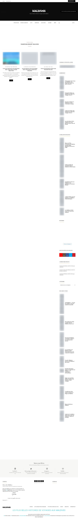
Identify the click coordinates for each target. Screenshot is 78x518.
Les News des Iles (48, 66)
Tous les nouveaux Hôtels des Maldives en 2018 (48, 69)
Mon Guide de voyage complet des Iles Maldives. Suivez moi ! (69, 322)
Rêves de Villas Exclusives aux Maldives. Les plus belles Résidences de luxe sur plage (70, 145)
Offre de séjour (16, 22)
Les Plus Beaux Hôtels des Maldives (40, 506)
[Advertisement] (39, 32)
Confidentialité (72, 506)
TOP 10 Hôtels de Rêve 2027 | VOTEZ (53, 506)
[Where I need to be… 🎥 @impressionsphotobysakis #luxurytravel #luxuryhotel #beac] (62, 226)
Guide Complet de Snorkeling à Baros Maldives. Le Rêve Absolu (70, 165)
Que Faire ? (50, 22)
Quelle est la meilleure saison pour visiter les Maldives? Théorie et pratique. (69, 416)
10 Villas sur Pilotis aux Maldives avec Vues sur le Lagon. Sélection (11, 69)
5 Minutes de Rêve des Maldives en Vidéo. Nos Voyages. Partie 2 (69, 111)
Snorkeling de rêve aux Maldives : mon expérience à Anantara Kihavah (70, 183)
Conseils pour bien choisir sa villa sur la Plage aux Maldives (69, 392)
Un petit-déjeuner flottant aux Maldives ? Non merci (70, 361)
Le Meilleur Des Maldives (11, 66)
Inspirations (37, 22)
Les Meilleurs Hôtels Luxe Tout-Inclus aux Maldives (69, 211)
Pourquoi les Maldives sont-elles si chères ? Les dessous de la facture (69, 339)
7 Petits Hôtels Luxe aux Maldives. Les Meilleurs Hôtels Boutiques (70, 197)
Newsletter (67, 506)
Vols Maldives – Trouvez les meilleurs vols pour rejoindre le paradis (70, 303)
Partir (55, 22)
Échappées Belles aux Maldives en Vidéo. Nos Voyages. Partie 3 (69, 94)
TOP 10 (31, 22)
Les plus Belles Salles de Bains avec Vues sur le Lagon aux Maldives (29, 69)
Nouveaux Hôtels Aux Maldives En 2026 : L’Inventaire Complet (69, 103)
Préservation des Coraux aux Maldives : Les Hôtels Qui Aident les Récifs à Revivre (70, 82)
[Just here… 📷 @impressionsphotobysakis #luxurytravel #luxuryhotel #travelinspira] (62, 232)
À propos (31, 506)
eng (59, 22)
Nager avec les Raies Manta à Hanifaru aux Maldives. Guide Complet (69, 379)
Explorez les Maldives (24, 22)
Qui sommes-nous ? (8, 1)
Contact (4, 1)
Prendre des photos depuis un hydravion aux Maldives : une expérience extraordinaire (70, 370)
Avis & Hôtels (43, 22)
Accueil (11, 23)
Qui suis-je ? (5, 500)
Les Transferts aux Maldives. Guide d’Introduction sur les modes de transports (69, 351)
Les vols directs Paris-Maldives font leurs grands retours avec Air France (70, 123)
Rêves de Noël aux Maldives (69, 405)
